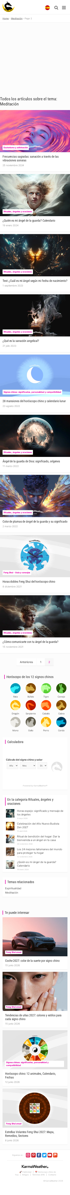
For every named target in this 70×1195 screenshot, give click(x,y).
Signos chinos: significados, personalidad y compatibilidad (32, 392)
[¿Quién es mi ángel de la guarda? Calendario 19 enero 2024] (10, 861)
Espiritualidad (13, 888)
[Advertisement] (35, 59)
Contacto (52, 1175)
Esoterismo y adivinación (16, 147)
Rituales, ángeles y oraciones (18, 211)
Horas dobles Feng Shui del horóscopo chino (29, 581)
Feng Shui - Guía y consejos (17, 572)
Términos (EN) (38, 1175)
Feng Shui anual (13, 952)
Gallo (30, 730)
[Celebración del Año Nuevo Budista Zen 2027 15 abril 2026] (10, 822)
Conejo (61, 696)
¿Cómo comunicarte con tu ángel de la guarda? (30, 642)
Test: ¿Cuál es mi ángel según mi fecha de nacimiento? (35, 281)
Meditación (11, 892)
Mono (15, 730)
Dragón (15, 713)
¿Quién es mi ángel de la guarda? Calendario (29, 220)
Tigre (46, 696)
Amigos (25, 1175)
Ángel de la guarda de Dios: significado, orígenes (31, 461)
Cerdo (61, 730)
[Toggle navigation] (63, 8)
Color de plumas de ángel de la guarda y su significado (35, 521)
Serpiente (31, 713)
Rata (15, 696)
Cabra (61, 713)
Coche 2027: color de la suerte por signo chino (32, 960)
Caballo (46, 713)
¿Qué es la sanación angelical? (21, 341)
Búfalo (31, 696)
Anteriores (26, 662)
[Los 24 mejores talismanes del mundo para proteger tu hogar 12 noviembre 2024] (10, 848)
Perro (46, 730)
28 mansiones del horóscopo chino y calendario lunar (34, 401)
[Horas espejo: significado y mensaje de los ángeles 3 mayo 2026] (10, 810)
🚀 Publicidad (25, 1172)
